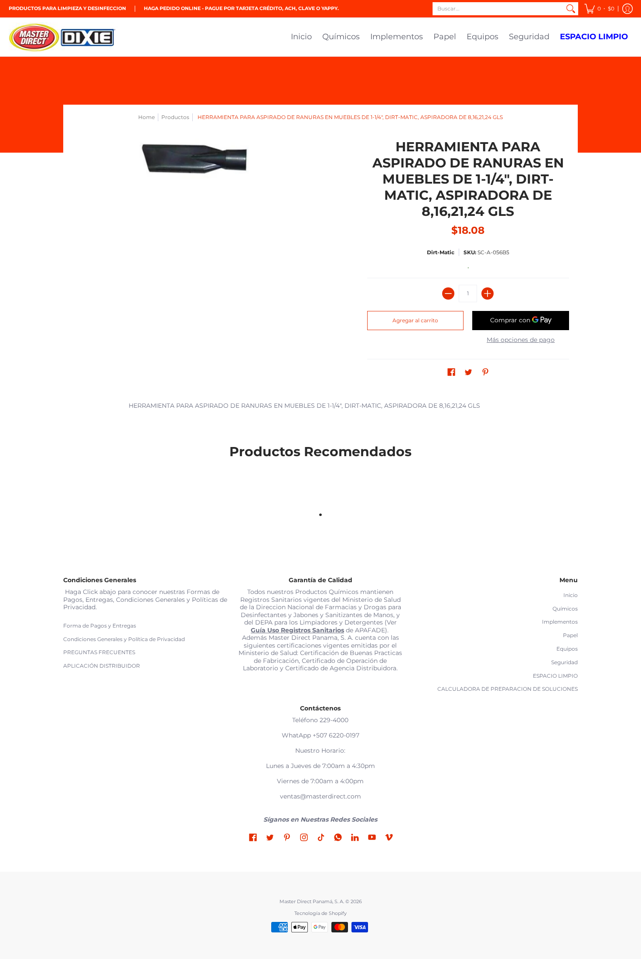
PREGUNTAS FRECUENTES (99, 652)
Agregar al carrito (415, 320)
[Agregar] (487, 293)
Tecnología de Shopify (320, 913)
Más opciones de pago (521, 340)
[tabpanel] (320, 407)
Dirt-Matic (440, 252)
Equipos (567, 648)
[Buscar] (570, 8)
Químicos (565, 608)
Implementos (560, 621)
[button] (599, 8)
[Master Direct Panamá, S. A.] (63, 37)
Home (146, 117)
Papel (570, 635)
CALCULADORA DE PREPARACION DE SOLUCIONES (507, 689)
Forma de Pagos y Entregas (99, 625)
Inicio (570, 595)
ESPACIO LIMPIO (555, 675)
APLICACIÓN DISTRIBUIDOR (101, 665)
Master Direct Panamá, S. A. (312, 901)
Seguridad (564, 662)
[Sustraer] (448, 293)
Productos (175, 117)
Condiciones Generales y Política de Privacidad (124, 639)
